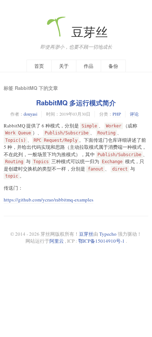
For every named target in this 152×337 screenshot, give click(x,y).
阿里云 (56, 241)
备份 (113, 66)
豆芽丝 (88, 32)
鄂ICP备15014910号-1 (101, 241)
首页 (39, 66)
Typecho (108, 234)
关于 (64, 66)
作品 (88, 66)
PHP (117, 114)
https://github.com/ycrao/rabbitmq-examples (48, 199)
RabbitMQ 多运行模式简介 (76, 103)
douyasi (30, 114)
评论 (134, 114)
